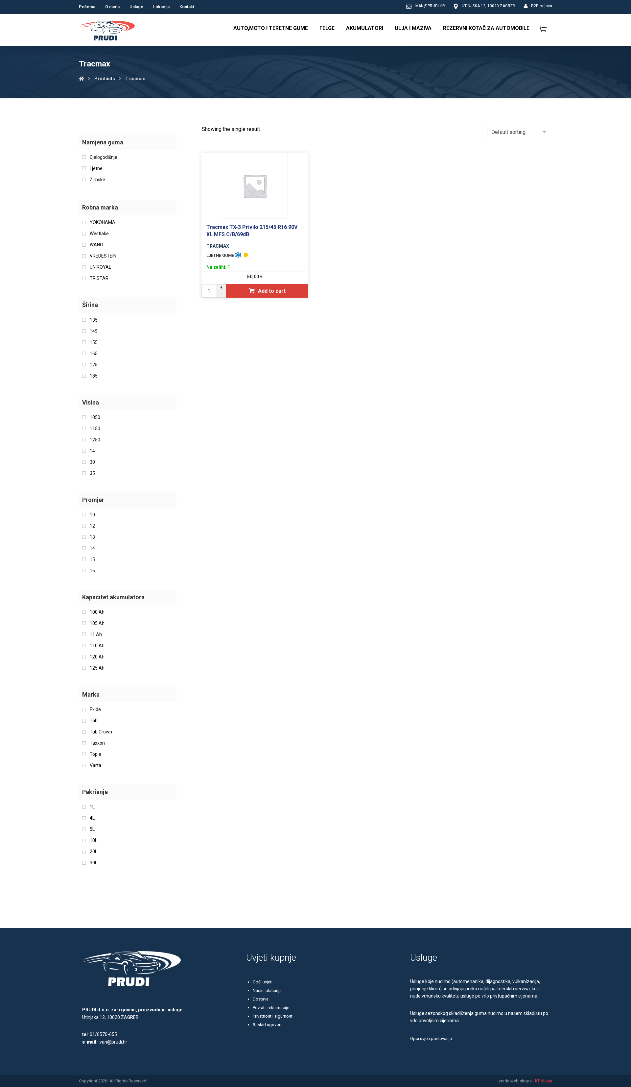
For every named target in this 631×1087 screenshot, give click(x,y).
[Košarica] (542, 28)
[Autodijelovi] (107, 31)
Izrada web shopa (515, 1080)
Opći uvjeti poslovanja (431, 1038)
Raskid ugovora (268, 1024)
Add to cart (272, 291)
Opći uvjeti (262, 981)
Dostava (261, 999)
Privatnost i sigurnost (272, 1016)
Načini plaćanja (267, 990)
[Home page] (81, 78)
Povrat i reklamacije (271, 1007)
